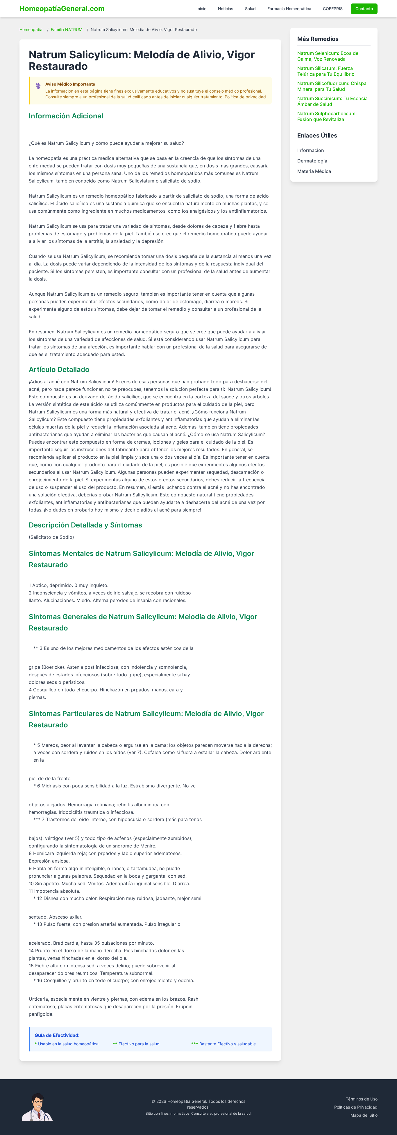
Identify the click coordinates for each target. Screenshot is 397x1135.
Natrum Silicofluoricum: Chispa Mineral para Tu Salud (331, 86)
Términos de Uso (362, 1098)
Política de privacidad (245, 96)
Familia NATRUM (66, 29)
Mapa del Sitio (364, 1115)
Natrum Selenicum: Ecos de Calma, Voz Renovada (327, 56)
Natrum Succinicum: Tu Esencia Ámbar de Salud (332, 101)
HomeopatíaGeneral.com (62, 8)
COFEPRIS (333, 8)
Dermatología (312, 161)
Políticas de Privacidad (356, 1107)
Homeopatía (30, 29)
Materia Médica (314, 171)
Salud (250, 8)
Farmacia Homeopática (289, 8)
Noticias (225, 8)
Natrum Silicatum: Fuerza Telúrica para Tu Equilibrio (326, 71)
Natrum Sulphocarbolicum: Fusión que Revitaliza (327, 116)
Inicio (201, 8)
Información (310, 150)
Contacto (364, 8)
